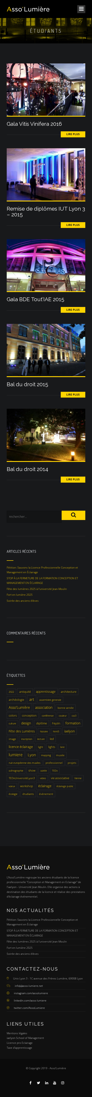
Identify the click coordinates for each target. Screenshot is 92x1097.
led (52, 739)
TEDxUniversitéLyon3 (22, 778)
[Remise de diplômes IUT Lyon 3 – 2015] (46, 174)
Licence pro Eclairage (20, 1043)
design (26, 723)
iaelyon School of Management (25, 1038)
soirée (43, 770)
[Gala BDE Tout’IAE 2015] (46, 265)
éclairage (44, 786)
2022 (11, 691)
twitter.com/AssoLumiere (29, 1008)
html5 (56, 731)
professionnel (54, 763)
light (40, 747)
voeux (12, 786)
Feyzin (56, 723)
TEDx (55, 770)
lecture (41, 739)
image (12, 739)
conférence (48, 715)
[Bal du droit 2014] (46, 435)
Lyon (32, 754)
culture (12, 723)
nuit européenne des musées (24, 762)
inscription (26, 739)
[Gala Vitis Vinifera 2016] (46, 89)
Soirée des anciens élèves (23, 601)
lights (51, 747)
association (43, 707)
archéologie (16, 700)
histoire (44, 731)
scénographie (16, 770)
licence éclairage (21, 746)
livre (62, 747)
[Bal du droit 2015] (46, 349)
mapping (46, 755)
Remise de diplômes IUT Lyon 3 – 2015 (46, 211)
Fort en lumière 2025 (20, 595)
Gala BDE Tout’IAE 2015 (35, 299)
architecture (68, 692)
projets (72, 763)
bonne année (66, 708)
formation (72, 723)
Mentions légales (17, 1033)
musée (60, 755)
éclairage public (64, 786)
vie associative (60, 778)
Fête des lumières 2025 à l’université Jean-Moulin (37, 589)
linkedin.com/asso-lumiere (30, 1000)
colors (13, 715)
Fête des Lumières (22, 731)
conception (29, 715)
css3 (74, 715)
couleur (63, 715)
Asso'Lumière (19, 707)
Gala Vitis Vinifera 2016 (34, 124)
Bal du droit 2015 (27, 384)
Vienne (78, 778)
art (31, 699)
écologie (13, 794)
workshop (26, 786)
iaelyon (69, 731)
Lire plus (73, 134)
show (31, 770)
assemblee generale (50, 699)
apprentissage (46, 691)
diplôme (41, 723)
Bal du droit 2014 (27, 469)
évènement (46, 794)
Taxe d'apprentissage (19, 1048)
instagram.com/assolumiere (31, 993)
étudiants (28, 794)
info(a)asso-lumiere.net (29, 986)
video (43, 778)
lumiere (16, 754)
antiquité (25, 692)
